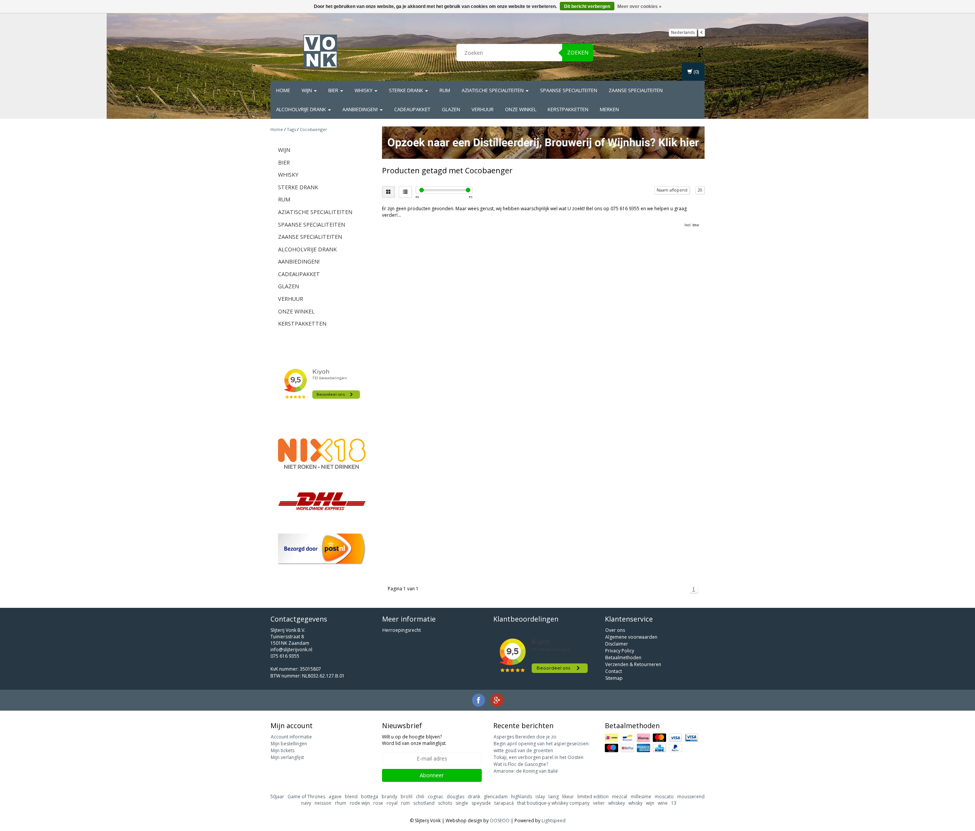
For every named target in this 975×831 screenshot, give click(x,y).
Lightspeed (554, 820)
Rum (445, 90)
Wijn (307, 90)
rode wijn (360, 803)
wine (663, 803)
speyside (481, 803)
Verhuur (483, 109)
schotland (424, 803)
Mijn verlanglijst (287, 757)
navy (306, 803)
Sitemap (614, 678)
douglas (455, 796)
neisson (323, 803)
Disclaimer (616, 644)
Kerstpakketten (568, 109)
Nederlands (683, 32)
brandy (389, 796)
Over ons (615, 630)
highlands (521, 796)
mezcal (619, 796)
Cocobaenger (313, 129)
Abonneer (432, 775)
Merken (609, 109)
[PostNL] (322, 549)
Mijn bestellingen (289, 743)
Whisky (364, 90)
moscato (664, 796)
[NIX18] (322, 454)
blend (351, 796)
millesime (641, 796)
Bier (333, 90)
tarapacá (504, 803)
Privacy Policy (619, 650)
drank (474, 796)
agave (335, 796)
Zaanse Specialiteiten (636, 90)
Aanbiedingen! (360, 109)
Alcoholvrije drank (301, 109)
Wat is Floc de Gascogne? (521, 764)
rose (378, 803)
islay (540, 796)
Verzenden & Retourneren (633, 664)
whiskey (616, 803)
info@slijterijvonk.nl (291, 649)
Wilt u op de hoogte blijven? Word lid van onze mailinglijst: (414, 740)
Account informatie (291, 737)
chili (420, 796)
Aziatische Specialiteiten (493, 90)
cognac (435, 796)
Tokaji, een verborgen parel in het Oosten (538, 757)
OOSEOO (500, 820)
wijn (650, 803)
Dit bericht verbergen (587, 6)
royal (392, 803)
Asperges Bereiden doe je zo (525, 737)
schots (445, 803)
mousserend (691, 796)
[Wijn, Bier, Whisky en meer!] (320, 51)
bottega (369, 796)
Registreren (684, 55)
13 (673, 803)
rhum (340, 803)
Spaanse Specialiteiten (568, 90)
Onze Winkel (520, 109)
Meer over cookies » (639, 6)
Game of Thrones (306, 796)
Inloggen (688, 48)
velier (599, 803)
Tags (291, 129)
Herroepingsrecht (401, 630)
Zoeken (577, 52)
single (462, 803)
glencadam (496, 796)
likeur (568, 796)
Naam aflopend (672, 190)
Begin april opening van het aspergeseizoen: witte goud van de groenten (542, 747)
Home (283, 90)
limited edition (593, 796)
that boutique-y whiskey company (553, 803)
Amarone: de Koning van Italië (526, 771)
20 (700, 190)
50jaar (277, 796)
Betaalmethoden (623, 657)
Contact (613, 671)
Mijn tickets (282, 750)
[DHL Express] (322, 501)
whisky (635, 803)
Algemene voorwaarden (631, 637)
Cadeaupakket (412, 109)
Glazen (451, 109)
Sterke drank (406, 90)
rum (405, 803)
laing (553, 796)
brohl (406, 796)
